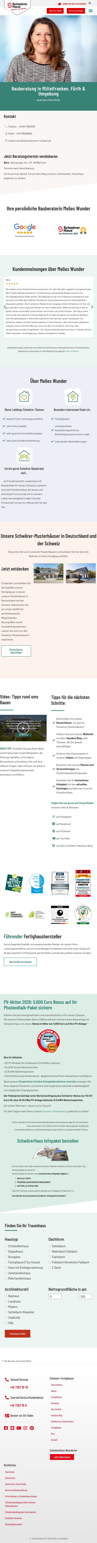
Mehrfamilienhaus (19, 1278)
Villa (10, 1323)
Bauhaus (13, 1296)
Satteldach (59, 1246)
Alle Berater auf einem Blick (17, 1361)
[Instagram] (25, 1428)
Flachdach (58, 1257)
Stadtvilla (14, 1317)
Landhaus (14, 1301)
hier (72, 1191)
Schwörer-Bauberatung (55, 1111)
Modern (13, 1307)
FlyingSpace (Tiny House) (24, 1262)
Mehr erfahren (72, 351)
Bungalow (14, 1257)
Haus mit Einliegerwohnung (25, 1267)
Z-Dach (56, 1267)
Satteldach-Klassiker (21, 1312)
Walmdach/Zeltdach (64, 1251)
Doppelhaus (15, 1251)
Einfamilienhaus (18, 1246)
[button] (90, 3)
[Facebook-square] (6, 1428)
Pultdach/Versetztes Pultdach (70, 1262)
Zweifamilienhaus (19, 1273)
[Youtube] (19, 1428)
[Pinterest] (32, 1428)
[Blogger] (12, 1428)
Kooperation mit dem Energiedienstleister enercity (47, 1081)
